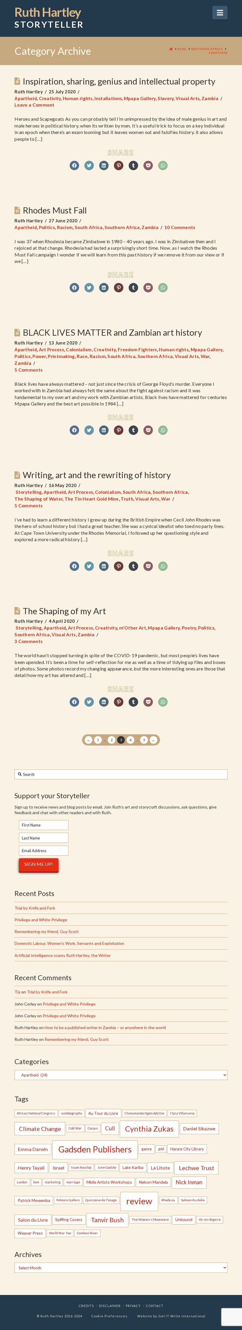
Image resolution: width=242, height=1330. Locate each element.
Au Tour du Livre (103, 1113)
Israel (58, 1167)
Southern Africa (122, 227)
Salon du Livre (33, 1220)
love (36, 1182)
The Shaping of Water (38, 498)
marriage (73, 1182)
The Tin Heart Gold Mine (92, 498)
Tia (17, 991)
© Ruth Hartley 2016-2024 (59, 1316)
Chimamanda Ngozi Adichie (144, 1113)
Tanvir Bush (107, 1220)
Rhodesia (168, 1200)
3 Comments (28, 641)
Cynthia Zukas (149, 1128)
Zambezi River (87, 1233)
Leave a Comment (34, 104)
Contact (154, 1306)
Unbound (183, 1219)
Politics (47, 227)
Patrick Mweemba (34, 1200)
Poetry (189, 627)
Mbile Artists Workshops (109, 1182)
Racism (65, 227)
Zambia (210, 98)
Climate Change (40, 1128)
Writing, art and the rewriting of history (97, 475)
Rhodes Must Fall (55, 210)
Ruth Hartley (49, 17)
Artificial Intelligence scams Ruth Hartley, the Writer (62, 955)
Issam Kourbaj (81, 1167)
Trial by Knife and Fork (34, 907)
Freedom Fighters (137, 349)
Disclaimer (110, 1306)
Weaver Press (30, 1232)
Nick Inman (189, 1182)
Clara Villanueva (182, 1113)
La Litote (160, 1167)
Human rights (78, 98)
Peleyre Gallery (68, 1200)
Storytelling (28, 492)
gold (161, 1149)
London (22, 1182)
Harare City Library (187, 1148)
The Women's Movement (150, 1219)
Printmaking (61, 356)
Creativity (50, 98)
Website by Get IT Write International (171, 1316)
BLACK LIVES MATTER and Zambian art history (112, 332)
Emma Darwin (33, 1149)
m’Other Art (132, 627)
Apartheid (25, 98)
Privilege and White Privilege (40, 919)
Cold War (75, 1128)
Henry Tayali (31, 1167)
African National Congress (36, 1113)
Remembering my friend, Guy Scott (46, 931)
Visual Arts (188, 98)
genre (146, 1148)
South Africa (89, 227)
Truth (127, 498)
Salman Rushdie (193, 1200)
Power (39, 356)
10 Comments (179, 227)
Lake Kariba (132, 1167)
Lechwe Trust (196, 1167)
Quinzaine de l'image (101, 1200)
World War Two (60, 1233)
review (139, 1201)
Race (82, 356)
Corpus (93, 1128)
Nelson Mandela (153, 1182)
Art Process (51, 349)
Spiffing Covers (68, 1219)
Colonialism (78, 349)
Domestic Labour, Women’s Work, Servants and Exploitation (69, 943)
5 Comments (28, 369)
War (205, 356)
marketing (52, 1182)
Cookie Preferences (109, 1316)
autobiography (71, 1113)
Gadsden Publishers (95, 1149)
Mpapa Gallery (140, 98)
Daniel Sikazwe (199, 1128)
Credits (86, 1306)
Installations (108, 98)
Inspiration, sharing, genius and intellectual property (119, 81)
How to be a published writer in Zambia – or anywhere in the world (105, 1027)
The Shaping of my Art (64, 611)
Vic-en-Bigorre (210, 1219)
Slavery (166, 98)
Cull (110, 1128)
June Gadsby (106, 1167)
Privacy (133, 1306)
